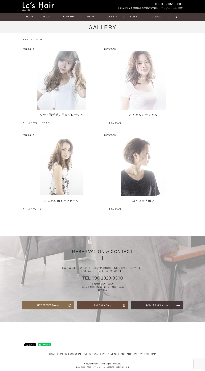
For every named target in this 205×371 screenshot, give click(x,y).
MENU (90, 16)
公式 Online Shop (102, 305)
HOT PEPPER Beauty (48, 305)
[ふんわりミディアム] (143, 80)
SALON (46, 16)
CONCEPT (68, 16)
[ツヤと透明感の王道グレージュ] (61, 80)
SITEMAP (151, 354)
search (175, 17)
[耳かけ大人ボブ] (143, 166)
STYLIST (134, 16)
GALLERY (112, 16)
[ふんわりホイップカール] (61, 166)
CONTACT (157, 16)
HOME (29, 16)
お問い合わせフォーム (157, 305)
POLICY (138, 354)
